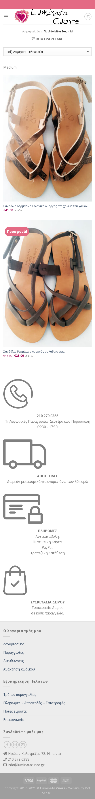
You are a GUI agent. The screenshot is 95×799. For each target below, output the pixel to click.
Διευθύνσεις (13, 660)
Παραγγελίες (13, 652)
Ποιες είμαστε (15, 711)
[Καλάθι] (87, 16)
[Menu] (6, 16)
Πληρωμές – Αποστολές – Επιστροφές (34, 702)
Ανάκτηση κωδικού (19, 669)
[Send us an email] (22, 744)
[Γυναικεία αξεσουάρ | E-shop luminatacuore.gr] (46, 16)
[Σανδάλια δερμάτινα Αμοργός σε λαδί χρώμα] (47, 283)
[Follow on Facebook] (7, 744)
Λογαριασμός (14, 644)
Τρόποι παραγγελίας (19, 694)
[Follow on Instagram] (15, 744)
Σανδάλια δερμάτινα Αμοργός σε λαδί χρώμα (34, 351)
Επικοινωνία (13, 719)
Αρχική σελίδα (31, 31)
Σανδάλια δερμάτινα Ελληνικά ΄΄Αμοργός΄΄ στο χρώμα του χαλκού (46, 206)
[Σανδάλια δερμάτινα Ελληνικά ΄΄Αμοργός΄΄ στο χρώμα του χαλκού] (47, 138)
